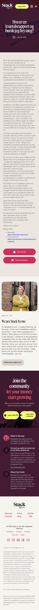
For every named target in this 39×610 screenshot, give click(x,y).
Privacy (19, 532)
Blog (19, 516)
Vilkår (22, 535)
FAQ (30, 516)
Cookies (27, 532)
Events (30, 513)
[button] (31, 6)
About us (8, 513)
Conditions (10, 532)
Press (19, 513)
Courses (8, 516)
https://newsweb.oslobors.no (18, 235)
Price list (15, 535)
